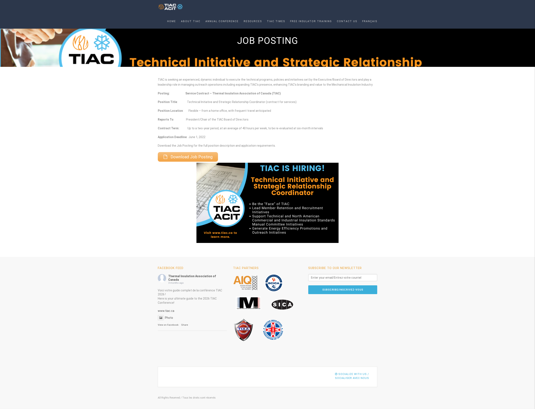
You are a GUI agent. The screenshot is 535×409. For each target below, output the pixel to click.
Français (369, 21)
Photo (169, 317)
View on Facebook (168, 325)
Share (184, 325)
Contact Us (347, 21)
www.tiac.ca (166, 310)
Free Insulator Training (311, 21)
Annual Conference (222, 21)
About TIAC (190, 21)
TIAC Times (276, 21)
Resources (253, 21)
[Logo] (171, 7)
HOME (171, 21)
